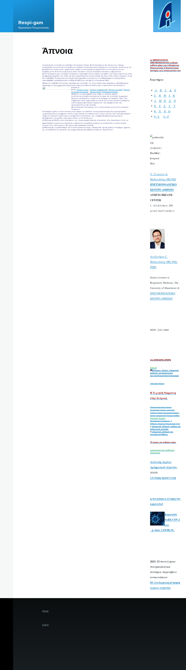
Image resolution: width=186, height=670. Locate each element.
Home (45, 611)
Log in (45, 625)
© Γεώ (154, 174)
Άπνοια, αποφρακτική (98, 89)
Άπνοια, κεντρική (115, 89)
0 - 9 (157, 116)
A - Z (166, 116)
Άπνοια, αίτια (82, 89)
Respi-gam (30, 22)
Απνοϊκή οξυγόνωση (110, 92)
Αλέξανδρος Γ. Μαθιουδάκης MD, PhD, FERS (163, 262)
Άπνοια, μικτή (95, 92)
